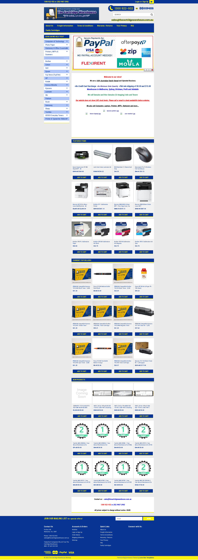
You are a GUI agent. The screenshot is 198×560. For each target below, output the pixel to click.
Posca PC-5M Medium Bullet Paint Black (102, 287)
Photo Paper (50, 45)
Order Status (76, 535)
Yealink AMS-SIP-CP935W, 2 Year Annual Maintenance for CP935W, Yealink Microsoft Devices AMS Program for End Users (143, 481)
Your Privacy (122, 26)
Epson (47, 71)
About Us (49, 26)
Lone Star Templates (146, 558)
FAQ (132, 26)
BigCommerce (127, 558)
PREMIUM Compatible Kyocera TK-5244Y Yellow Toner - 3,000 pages (81, 324)
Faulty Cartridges (53, 30)
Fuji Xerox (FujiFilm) (52, 75)
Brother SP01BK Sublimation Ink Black (102, 242)
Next (151, 53)
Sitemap (74, 540)
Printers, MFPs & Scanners (51, 53)
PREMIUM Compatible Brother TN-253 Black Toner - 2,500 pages (122, 287)
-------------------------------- (54, 58)
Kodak (47, 81)
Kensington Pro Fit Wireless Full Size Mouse (143, 168)
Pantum (48, 98)
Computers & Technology (54, 41)
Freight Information (65, 26)
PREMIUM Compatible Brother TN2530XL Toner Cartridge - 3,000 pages (102, 324)
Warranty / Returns (105, 26)
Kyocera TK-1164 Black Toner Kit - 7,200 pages (143, 362)
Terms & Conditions (85, 26)
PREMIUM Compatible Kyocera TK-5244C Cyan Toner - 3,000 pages (81, 362)
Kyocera (48, 88)
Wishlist (74, 529)
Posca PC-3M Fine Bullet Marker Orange (101, 362)
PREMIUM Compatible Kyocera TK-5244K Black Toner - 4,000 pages (81, 287)
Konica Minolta (51, 85)
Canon (47, 65)
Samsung (48, 105)
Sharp (47, 108)
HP (46, 78)
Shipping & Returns (78, 537)
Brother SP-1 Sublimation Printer (101, 205)
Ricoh (47, 102)
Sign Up (145, 2)
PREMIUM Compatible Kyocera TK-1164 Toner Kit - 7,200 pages (143, 324)
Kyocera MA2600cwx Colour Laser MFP (143, 205)
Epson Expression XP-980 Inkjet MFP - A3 (80, 168)
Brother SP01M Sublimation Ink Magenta (122, 242)
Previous (74, 53)
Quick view (81, 163)
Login (137, 2)
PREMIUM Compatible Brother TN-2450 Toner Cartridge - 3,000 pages (122, 362)
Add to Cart (81, 177)
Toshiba (48, 112)
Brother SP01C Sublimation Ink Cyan (144, 242)
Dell (46, 68)
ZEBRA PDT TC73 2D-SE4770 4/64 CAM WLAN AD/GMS (81, 406)
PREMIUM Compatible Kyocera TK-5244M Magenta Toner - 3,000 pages (123, 324)
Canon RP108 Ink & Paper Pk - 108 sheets (143, 287)
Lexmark (48, 92)
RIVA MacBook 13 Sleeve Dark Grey (123, 168)
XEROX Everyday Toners (54, 115)
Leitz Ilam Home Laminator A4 (102, 167)
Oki (46, 95)
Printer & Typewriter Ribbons (56, 119)
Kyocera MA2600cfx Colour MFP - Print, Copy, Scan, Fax (122, 205)
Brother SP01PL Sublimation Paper (81, 242)
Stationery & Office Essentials (56, 48)
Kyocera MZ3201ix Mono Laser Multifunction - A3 (80, 205)
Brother (48, 61)
